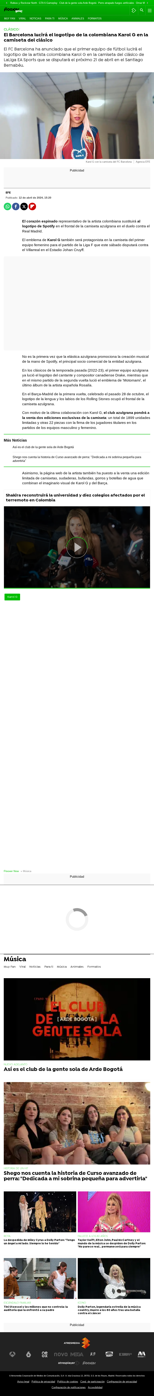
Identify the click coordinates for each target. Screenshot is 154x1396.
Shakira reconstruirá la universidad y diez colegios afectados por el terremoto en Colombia (75, 498)
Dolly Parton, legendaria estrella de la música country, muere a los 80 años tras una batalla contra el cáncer (109, 1310)
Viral (22, 18)
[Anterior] (6, 3)
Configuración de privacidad (122, 1381)
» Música (26, 871)
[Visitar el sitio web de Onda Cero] (109, 1354)
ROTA (7, 1236)
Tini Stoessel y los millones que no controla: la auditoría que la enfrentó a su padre (36, 1308)
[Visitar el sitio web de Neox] (44, 1354)
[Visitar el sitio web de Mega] (77, 1354)
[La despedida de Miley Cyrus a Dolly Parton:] (40, 1212)
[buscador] (142, 10)
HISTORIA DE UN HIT (16, 1168)
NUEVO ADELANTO (15, 1064)
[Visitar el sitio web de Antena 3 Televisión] (12, 1354)
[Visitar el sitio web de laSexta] (28, 1354)
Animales (78, 18)
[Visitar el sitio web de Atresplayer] (69, 1363)
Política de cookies (67, 1381)
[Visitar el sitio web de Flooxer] (89, 1363)
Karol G (12, 597)
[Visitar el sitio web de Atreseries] (93, 1354)
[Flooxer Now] (19, 10)
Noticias (35, 18)
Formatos (95, 18)
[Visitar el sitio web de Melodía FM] (141, 1354)
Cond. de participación (92, 1381)
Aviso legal (23, 1381)
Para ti (49, 18)
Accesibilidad (95, 1387)
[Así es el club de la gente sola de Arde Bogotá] (77, 1019)
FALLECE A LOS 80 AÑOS (93, 1236)
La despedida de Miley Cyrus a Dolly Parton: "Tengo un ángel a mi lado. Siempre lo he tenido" (39, 1242)
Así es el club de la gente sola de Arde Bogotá (43, 447)
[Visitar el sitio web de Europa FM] (125, 1354)
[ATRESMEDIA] (77, 1343)
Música (63, 18)
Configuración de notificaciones (69, 1387)
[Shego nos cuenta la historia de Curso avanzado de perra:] (77, 1123)
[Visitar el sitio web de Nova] (60, 1354)
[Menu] (149, 10)
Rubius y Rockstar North (23, 3)
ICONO (82, 1303)
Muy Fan (9, 18)
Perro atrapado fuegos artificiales (116, 3)
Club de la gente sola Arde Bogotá (77, 3)
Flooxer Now (11, 871)
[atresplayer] (134, 10)
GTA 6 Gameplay (48, 3)
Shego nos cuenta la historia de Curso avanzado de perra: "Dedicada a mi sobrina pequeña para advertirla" (75, 1176)
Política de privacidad (43, 1381)
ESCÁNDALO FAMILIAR (17, 1303)
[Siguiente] (147, 3)
